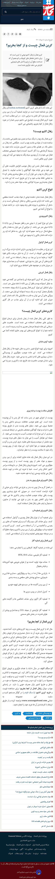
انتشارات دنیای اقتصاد (23, 844)
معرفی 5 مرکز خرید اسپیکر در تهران (39, 806)
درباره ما (32, 2)
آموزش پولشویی (45, 801)
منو (22, 19)
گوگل (47, 718)
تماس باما (38, 2)
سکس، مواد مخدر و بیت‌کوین (41, 811)
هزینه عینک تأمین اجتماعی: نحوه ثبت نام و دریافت (33, 782)
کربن (16, 713)
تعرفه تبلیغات (13, 849)
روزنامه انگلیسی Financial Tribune (20, 836)
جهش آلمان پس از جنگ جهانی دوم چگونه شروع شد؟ (33, 791)
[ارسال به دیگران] (20, 34)
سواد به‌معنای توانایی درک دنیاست (39, 796)
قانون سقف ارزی (45, 816)
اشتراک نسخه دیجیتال (17, 2)
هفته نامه (44, 853)
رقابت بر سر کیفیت (44, 757)
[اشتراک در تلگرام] (4, 34)
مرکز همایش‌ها (10, 844)
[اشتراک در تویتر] (12, 34)
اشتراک (26, 2)
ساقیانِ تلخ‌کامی (45, 747)
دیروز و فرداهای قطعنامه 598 (41, 821)
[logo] (48, 10)
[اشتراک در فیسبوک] (8, 34)
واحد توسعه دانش (40, 849)
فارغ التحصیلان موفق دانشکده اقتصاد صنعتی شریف (33, 777)
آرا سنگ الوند (30, 692)
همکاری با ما (29, 849)
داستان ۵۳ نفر (46, 826)
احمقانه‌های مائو (45, 786)
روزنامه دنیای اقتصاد (40, 836)
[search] (6, 12)
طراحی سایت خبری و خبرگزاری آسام (26, 872)
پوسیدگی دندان (43, 713)
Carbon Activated (16, 108)
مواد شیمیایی (33, 718)
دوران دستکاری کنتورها (43, 767)
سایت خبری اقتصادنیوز (27, 840)
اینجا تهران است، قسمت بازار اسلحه (39, 732)
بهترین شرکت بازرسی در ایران (41, 762)
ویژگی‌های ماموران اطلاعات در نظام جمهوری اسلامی (33, 752)
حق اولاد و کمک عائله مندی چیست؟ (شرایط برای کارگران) (32, 742)
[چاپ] (16, 34)
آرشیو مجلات (6, 2)
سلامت (28, 713)
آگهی (21, 849)
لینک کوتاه (30, 29)
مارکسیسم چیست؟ (44, 737)
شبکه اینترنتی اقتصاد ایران (40, 844)
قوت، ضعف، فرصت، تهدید (42, 772)
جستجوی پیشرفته (21, 5)
